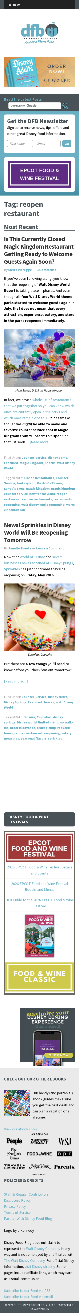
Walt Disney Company (43, 1248)
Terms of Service (17, 1212)
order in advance (22, 728)
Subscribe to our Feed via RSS (27, 1290)
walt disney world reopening (43, 504)
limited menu (48, 722)
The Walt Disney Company (24, 1260)
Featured (11, 463)
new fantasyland (42, 494)
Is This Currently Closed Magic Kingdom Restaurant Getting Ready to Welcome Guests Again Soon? (39, 250)
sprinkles (55, 738)
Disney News (57, 697)
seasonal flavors (34, 738)
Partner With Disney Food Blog (28, 1218)
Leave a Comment (50, 548)
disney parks (57, 457)
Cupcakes (44, 717)
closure (29, 717)
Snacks (50, 463)
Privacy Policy (15, 1206)
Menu (16, 4)
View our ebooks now (20, 1129)
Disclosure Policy (17, 1200)
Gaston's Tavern (49, 483)
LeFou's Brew (14, 488)
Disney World (27, 722)
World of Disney (32, 556)
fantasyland (26, 483)
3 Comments (46, 270)
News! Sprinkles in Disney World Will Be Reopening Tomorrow (37, 532)
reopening (52, 733)
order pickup (46, 728)
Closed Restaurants (39, 478)
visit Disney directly (40, 1266)
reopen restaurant (28, 733)
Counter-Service (34, 457)
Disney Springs (15, 702)
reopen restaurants (37, 499)
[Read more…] (42, 442)
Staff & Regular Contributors (26, 1194)
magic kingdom (31, 463)
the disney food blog (39, 24)
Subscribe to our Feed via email (28, 1296)
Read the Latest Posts (23, 99)
